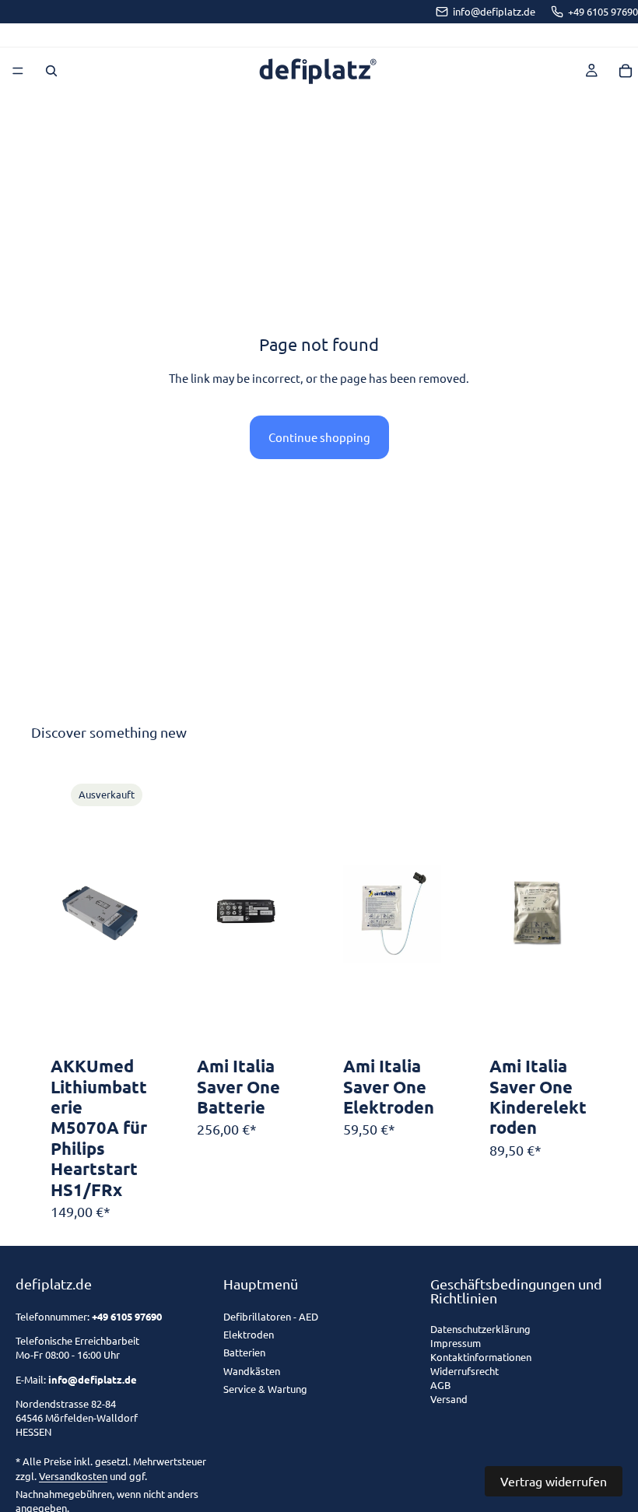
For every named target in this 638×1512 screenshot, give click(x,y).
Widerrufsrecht (464, 1371)
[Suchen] (51, 71)
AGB (440, 1385)
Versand (449, 1399)
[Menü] (18, 71)
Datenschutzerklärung (480, 1329)
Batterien (244, 1352)
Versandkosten (73, 1475)
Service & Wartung (265, 1388)
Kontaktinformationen (480, 1357)
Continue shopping (319, 437)
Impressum (455, 1343)
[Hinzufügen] (271, 1026)
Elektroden (248, 1334)
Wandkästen (251, 1370)
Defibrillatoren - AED (270, 1316)
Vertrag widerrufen (553, 1481)
